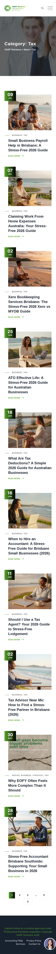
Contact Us (34, 944)
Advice (16, 775)
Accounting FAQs (14, 940)
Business (17, 135)
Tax (25, 135)
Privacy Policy (34, 940)
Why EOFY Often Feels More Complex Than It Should (27, 785)
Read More (14, 156)
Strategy (38, 775)
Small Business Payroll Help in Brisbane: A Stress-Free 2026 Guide (28, 145)
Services (20, 944)
